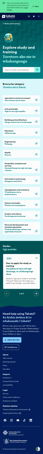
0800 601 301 (13, 340)
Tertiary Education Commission (15, 409)
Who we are (7, 358)
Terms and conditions (11, 397)
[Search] (28, 16)
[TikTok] (24, 420)
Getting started (9, 362)
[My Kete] (33, 16)
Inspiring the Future (10, 413)
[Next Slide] (36, 293)
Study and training (12, 23)
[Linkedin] (30, 420)
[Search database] (37, 69)
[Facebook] (5, 420)
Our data (6, 369)
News (5, 365)
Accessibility (8, 385)
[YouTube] (18, 420)
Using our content (10, 401)
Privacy (6, 393)
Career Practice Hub (11, 381)
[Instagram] (11, 420)
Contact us (12, 347)
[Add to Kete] (36, 258)
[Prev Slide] (6, 293)
